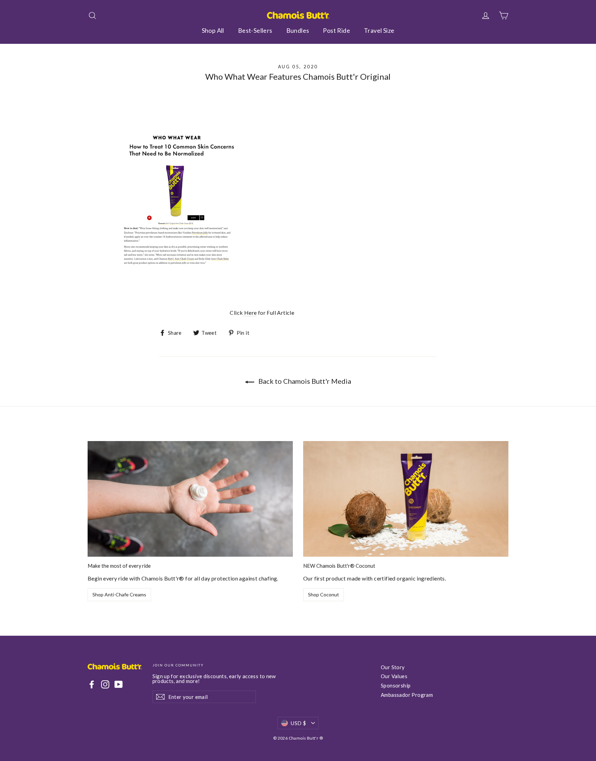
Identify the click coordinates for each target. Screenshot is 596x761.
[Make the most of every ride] (190, 499)
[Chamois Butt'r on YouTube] (119, 684)
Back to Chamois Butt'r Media (304, 381)
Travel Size (379, 30)
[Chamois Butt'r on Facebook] (92, 684)
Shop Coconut (323, 594)
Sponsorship (395, 685)
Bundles (297, 30)
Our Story (393, 667)
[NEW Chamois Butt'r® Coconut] (405, 499)
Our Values (394, 676)
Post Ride (336, 30)
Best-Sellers (255, 30)
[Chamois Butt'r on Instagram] (105, 684)
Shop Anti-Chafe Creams (119, 594)
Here (250, 312)
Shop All (213, 30)
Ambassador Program (407, 695)
